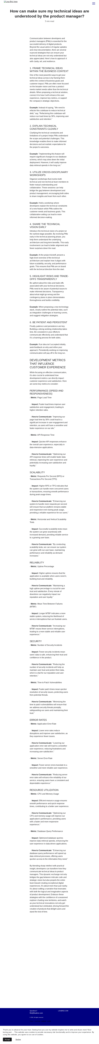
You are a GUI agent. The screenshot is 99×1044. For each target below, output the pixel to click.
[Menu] (93, 3)
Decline (18, 1039)
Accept (7, 1039)
